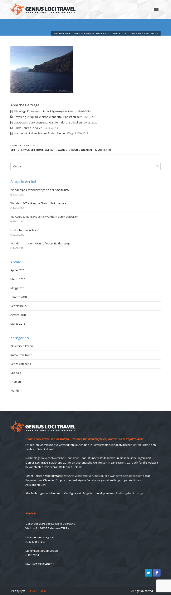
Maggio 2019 (18, 288)
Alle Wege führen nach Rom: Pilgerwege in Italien (44, 111)
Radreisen (135, 476)
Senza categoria (20, 364)
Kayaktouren (33, 480)
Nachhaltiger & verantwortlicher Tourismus (52, 458)
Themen (15, 381)
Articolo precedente (60, 147)
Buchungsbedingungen (130, 493)
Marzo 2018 (17, 323)
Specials (15, 373)
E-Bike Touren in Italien (28, 128)
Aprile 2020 (17, 270)
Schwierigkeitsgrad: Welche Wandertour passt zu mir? (48, 117)
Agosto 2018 (18, 315)
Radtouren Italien (21, 355)
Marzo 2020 (17, 279)
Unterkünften (141, 445)
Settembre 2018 (20, 306)
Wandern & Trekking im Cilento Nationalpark (38, 203)
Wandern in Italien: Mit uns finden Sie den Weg (43, 133)
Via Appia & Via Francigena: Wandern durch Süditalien (48, 122)
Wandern (16, 390)
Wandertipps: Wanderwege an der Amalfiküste (40, 190)
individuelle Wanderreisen (111, 476)
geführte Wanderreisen (78, 476)
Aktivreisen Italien (21, 346)
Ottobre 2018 (18, 297)
